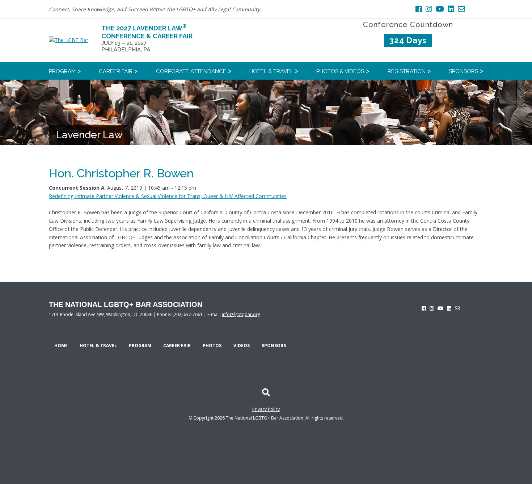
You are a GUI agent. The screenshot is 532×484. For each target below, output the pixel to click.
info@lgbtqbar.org (241, 314)
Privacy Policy (266, 409)
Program (140, 345)
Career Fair (177, 345)
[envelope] (457, 308)
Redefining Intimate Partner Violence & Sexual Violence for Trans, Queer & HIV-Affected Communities (168, 196)
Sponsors (274, 345)
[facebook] (424, 308)
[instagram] (432, 308)
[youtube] (440, 308)
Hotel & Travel (98, 345)
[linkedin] (449, 308)
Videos (241, 345)
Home (61, 345)
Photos (212, 345)
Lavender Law (89, 135)
